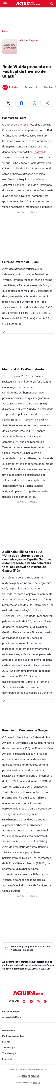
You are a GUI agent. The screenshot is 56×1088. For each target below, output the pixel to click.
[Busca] (52, 4)
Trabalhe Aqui (9, 1053)
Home (5, 31)
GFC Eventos (25, 124)
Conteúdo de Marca (11, 1017)
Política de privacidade (13, 1036)
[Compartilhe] (48, 103)
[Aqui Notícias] (28, 4)
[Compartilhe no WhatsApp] (35, 103)
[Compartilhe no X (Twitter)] (8, 103)
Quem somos (8, 1030)
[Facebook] (24, 1001)
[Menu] (5, 4)
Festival (38, 152)
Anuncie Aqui (8, 1047)
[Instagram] (38, 1001)
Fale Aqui (6, 1042)
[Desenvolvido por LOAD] (36, 1083)
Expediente (7, 1059)
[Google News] (45, 1001)
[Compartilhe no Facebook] (22, 103)
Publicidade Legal (10, 1011)
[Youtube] (31, 1001)
